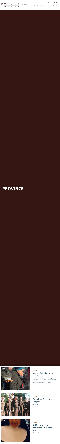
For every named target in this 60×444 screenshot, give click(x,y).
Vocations (32, 5)
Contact (55, 5)
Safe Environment (47, 5)
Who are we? (24, 5)
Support (39, 5)
